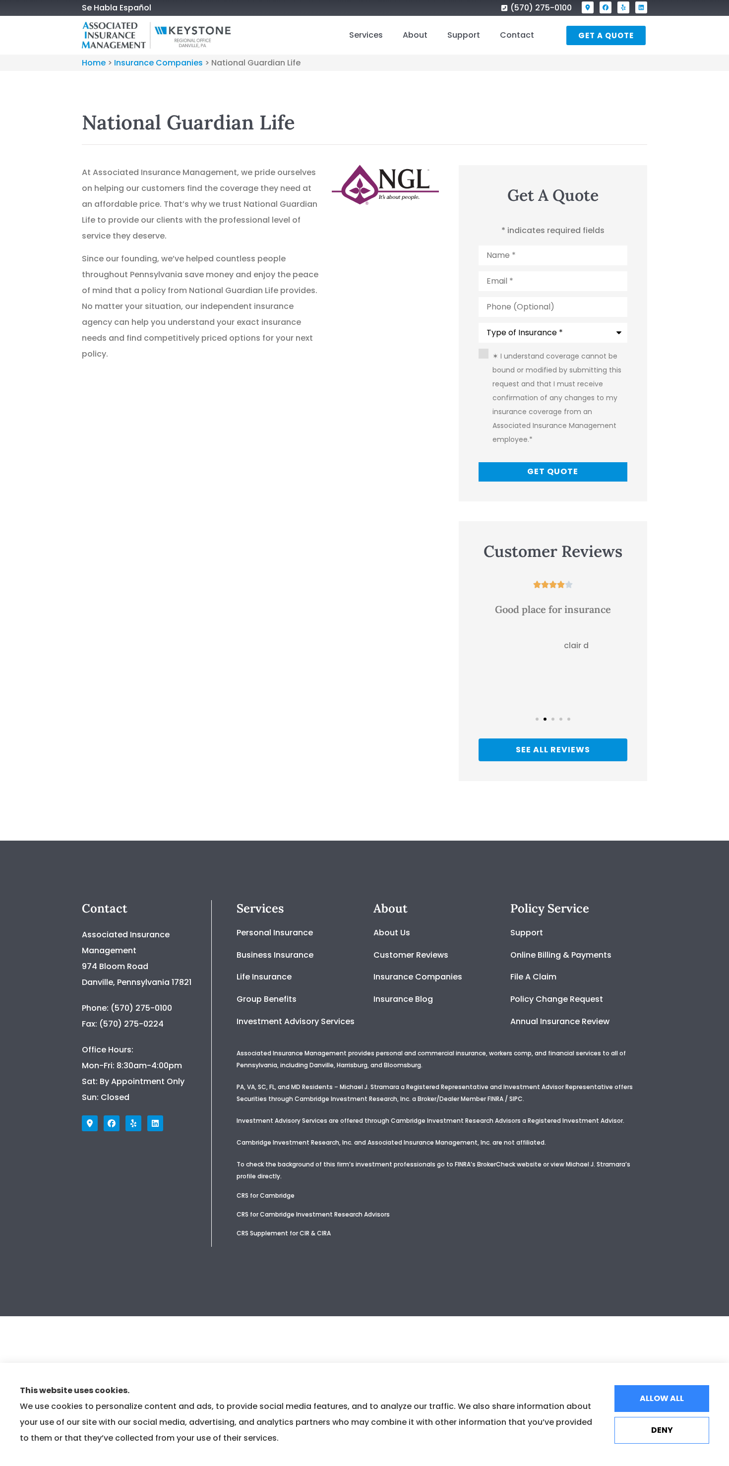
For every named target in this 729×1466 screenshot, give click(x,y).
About (415, 35)
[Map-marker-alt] (588, 7)
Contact (517, 35)
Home (94, 62)
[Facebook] (605, 7)
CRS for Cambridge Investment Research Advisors (313, 1214)
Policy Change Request (556, 999)
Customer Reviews (410, 955)
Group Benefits (267, 999)
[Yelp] (623, 7)
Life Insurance (264, 976)
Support (463, 35)
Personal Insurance (275, 932)
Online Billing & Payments (560, 955)
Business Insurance (275, 955)
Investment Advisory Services (296, 1021)
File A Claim (533, 976)
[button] (537, 719)
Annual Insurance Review (559, 1021)
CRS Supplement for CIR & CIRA (284, 1233)
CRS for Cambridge (266, 1195)
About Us (391, 932)
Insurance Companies (158, 62)
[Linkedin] (641, 7)
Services (366, 35)
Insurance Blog (403, 999)
